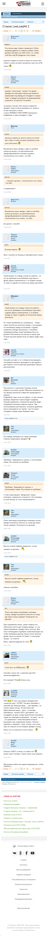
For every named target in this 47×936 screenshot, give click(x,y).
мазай (13, 266)
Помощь (42, 779)
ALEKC (14, 450)
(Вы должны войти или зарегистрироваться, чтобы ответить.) (23, 765)
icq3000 (14, 691)
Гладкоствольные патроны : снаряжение (20, 808)
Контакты (23, 865)
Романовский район (12, 804)
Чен (12, 426)
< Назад (5, 31)
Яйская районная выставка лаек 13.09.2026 (22, 828)
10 (27, 31)
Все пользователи (23, 870)
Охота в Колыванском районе (16, 832)
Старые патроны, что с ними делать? (19, 811)
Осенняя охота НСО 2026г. (15, 825)
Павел (13, 77)
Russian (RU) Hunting (8, 779)
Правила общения (23, 875)
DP (12, 378)
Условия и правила (39, 782)
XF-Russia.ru (12, 784)
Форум (6, 13)
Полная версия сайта (25, 846)
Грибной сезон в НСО (13, 815)
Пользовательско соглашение (23, 879)
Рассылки (23, 889)
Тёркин (14, 235)
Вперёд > (38, 31)
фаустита (15, 36)
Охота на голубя (10, 801)
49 (33, 31)
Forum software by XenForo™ (11, 782)
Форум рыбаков (23, 908)
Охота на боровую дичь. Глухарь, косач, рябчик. (24, 822)
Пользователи (17, 13)
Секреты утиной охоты (13, 818)
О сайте (23, 860)
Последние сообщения (10, 16)
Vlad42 (13, 741)
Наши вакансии (23, 894)
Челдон (6, 418)
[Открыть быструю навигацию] (43, 22)
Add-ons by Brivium (26, 782)
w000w (13, 653)
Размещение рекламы (23, 899)
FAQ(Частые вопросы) (23, 884)
